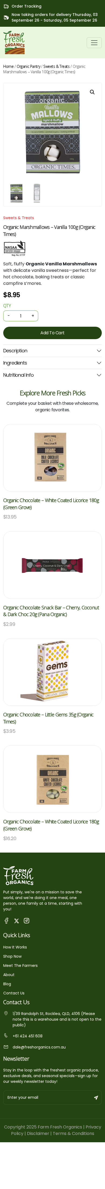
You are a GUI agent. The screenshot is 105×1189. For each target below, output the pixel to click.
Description (15, 350)
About (9, 974)
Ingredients (15, 362)
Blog (7, 984)
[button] (92, 92)
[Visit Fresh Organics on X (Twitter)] (16, 920)
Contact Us (13, 993)
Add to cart (52, 333)
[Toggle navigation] (94, 42)
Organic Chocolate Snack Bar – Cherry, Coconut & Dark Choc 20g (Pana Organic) (51, 611)
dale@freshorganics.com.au (39, 1047)
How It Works (15, 947)
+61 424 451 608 (28, 1036)
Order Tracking (26, 6)
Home (8, 66)
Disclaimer (38, 1133)
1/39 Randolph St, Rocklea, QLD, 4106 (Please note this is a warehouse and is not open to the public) (57, 1019)
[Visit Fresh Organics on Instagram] (26, 920)
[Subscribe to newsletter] (96, 1097)
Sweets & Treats (56, 66)
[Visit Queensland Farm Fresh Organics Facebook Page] (6, 920)
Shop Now (12, 956)
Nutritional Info (18, 375)
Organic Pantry (28, 66)
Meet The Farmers (20, 965)
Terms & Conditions (73, 1133)
